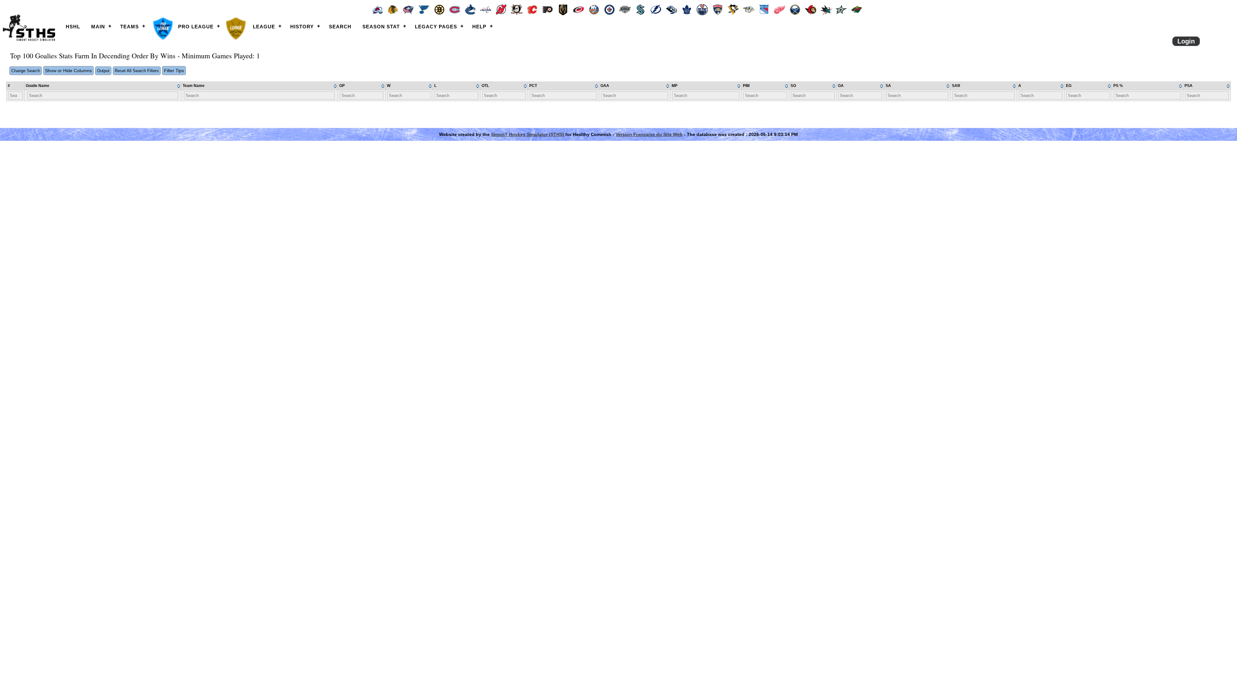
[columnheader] (102, 86)
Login (1186, 41)
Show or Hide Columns (68, 70)
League (264, 26)
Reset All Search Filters (137, 70)
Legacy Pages (436, 26)
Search (340, 26)
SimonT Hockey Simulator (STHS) (527, 134)
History (302, 26)
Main (98, 26)
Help (479, 26)
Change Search (25, 70)
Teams (129, 26)
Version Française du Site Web (649, 134)
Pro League (196, 26)
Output (103, 70)
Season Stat (381, 26)
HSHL (73, 26)
